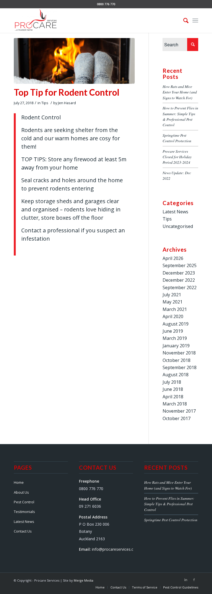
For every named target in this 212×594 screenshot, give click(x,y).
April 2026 (173, 258)
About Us (21, 492)
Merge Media (83, 580)
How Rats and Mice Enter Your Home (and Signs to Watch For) (180, 92)
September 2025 (180, 265)
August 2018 (176, 375)
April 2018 (173, 397)
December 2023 (179, 273)
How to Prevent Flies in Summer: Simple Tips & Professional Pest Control (180, 116)
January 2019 (176, 346)
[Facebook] (194, 580)
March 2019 (175, 338)
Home (19, 482)
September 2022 (180, 287)
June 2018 (173, 389)
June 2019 (173, 331)
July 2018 (172, 382)
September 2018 (180, 367)
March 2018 (175, 404)
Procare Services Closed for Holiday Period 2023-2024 (177, 157)
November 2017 (179, 411)
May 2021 (172, 302)
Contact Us (23, 531)
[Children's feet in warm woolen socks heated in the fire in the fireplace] (74, 61)
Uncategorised (178, 226)
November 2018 (179, 353)
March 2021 (175, 309)
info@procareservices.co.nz (116, 549)
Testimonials (24, 511)
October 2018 (176, 360)
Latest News (175, 212)
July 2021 (172, 295)
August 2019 (176, 324)
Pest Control (24, 501)
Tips (44, 102)
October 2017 (176, 418)
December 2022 (179, 280)
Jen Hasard (67, 102)
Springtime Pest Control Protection (177, 138)
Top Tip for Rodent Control (66, 92)
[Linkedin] (186, 580)
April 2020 (173, 316)
